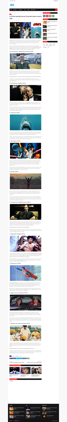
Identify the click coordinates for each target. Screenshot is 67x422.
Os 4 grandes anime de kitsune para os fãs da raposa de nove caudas (19, 412)
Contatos (12, 0)
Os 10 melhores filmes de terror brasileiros (52, 411)
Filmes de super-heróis (13, 282)
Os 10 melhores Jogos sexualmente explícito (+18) (52, 38)
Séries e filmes (17, 356)
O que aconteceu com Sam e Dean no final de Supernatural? (52, 408)
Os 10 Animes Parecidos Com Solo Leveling (35, 407)
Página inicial (11, 12)
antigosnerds (12, 20)
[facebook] (54, 1)
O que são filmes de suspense (50, 415)
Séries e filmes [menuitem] (33, 9)
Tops (14, 12)
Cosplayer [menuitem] (20, 9)
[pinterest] (55, 1)
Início (10, 0)
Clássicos (13, 356)
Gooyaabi (19, 420)
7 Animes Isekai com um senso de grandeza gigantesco (24, 375)
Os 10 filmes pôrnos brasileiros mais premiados (51, 30)
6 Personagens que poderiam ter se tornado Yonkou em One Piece (35, 375)
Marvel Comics (50, 45)
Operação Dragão (20, 260)
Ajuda (14, 0)
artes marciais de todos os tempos (36, 253)
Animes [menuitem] (28, 9)
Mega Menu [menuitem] (15, 9)
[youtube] (57, 1)
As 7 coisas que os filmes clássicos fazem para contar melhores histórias (28, 76)
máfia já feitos (28, 102)
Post (53, 45)
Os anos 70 (11, 40)
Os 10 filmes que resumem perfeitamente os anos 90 (25, 348)
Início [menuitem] (11, 9)
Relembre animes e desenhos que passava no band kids (19, 416)
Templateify (13, 420)
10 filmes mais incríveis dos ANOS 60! (22, 227)
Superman (26, 289)
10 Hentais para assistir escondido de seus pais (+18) (52, 22)
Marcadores (45, 41)
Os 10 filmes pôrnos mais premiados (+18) (52, 33)
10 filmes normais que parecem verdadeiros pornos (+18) (52, 26)
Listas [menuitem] (25, 9)
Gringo (46, 45)
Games (44, 45)
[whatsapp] (53, 16)
